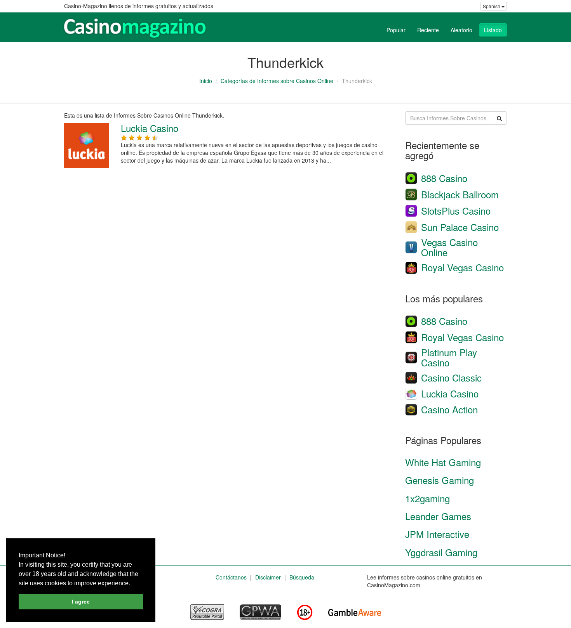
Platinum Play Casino (449, 357)
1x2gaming (427, 498)
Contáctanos (231, 577)
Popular (396, 30)
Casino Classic (451, 377)
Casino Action (449, 409)
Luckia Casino (149, 128)
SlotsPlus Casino (456, 210)
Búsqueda (301, 577)
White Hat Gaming (443, 462)
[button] (133, 584)
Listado (493, 30)
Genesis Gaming (439, 480)
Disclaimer (268, 577)
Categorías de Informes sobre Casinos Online (277, 81)
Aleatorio (461, 30)
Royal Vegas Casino (462, 267)
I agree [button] (81, 602)
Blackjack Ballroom (460, 194)
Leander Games (438, 516)
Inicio (205, 81)
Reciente (428, 30)
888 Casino (444, 178)
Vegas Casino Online (449, 247)
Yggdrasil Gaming (441, 552)
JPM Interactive (437, 534)
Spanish (492, 6)
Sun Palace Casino (460, 227)
